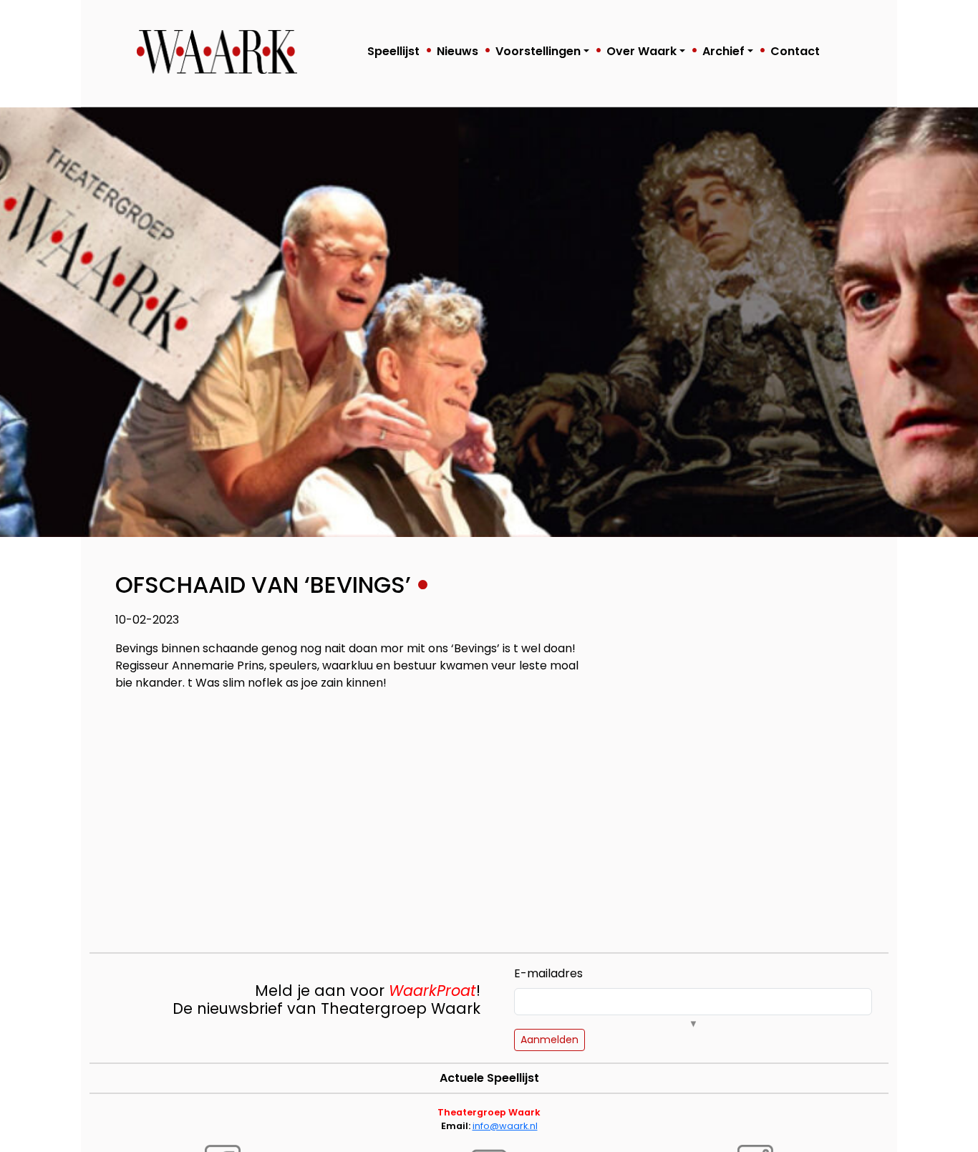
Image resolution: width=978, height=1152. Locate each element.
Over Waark (641, 51)
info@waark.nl (505, 1126)
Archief (723, 51)
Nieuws (457, 51)
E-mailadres (548, 973)
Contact (795, 51)
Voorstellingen (538, 51)
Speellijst (393, 51)
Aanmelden (549, 1039)
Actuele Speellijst (489, 1078)
